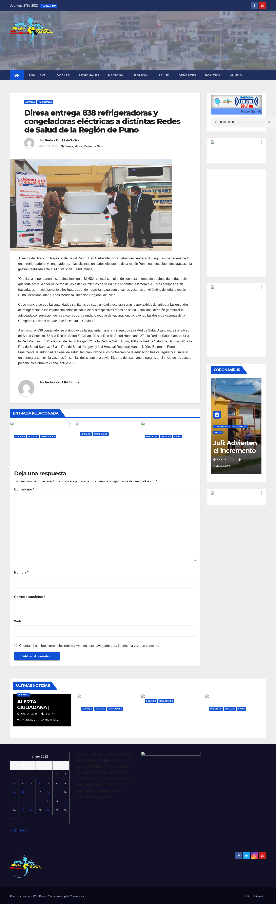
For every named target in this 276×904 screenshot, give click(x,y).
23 (65, 801)
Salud (164, 75)
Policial (141, 75)
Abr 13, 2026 (221, 727)
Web (17, 621)
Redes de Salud (94, 146)
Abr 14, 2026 (157, 720)
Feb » (24, 830)
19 (31, 801)
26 (31, 810)
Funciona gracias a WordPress (28, 896)
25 (23, 810)
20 (40, 801)
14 (48, 792)
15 (57, 792)
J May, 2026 (25, 455)
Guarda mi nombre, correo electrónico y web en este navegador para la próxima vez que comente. (89, 645)
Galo (44, 455)
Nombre (21, 572)
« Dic (14, 830)
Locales (62, 75)
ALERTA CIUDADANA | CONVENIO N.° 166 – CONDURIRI (39, 710)
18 (23, 801)
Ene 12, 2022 (226, 459)
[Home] (17, 75)
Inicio (247, 896)
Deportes (187, 75)
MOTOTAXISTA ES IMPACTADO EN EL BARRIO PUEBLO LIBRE (36, 452)
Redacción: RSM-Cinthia (62, 140)
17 (14, 801)
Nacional (116, 75)
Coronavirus (222, 426)
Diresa (69, 146)
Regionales (89, 75)
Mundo (236, 75)
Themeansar (77, 896)
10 (14, 792)
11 (23, 792)
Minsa (78, 146)
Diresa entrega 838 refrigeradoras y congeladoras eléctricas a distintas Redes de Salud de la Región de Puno (102, 121)
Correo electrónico (29, 597)
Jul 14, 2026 (29, 713)
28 (48, 810)
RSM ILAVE (37, 75)
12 (31, 792)
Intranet (258, 896)
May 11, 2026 (93, 727)
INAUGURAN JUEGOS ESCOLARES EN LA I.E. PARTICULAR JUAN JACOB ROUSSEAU (170, 452)
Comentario (24, 489)
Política (213, 75)
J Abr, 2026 (90, 453)
